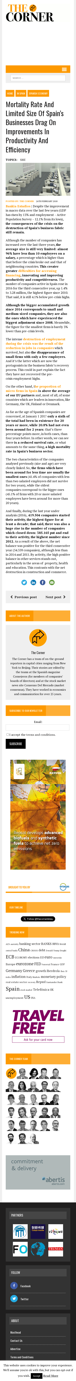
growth (41, 971)
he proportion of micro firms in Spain (33, 388)
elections (33, 957)
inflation (18, 976)
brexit (63, 944)
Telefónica (41, 989)
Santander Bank (54, 982)
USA (33, 997)
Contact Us (16, 1341)
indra (8, 977)
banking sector (29, 944)
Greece (29, 970)
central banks (12, 950)
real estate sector (16, 982)
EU (42, 957)
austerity (15, 944)
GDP (62, 964)
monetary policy (53, 976)
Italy (29, 977)
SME (23, 160)
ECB (10, 957)
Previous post (26, 597)
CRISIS (34, 950)
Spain (13, 988)
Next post (53, 597)
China (24, 950)
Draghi (63, 950)
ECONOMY (21, 957)
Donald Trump (52, 950)
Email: (38, 722)
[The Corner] (38, 13)
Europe (10, 964)
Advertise (15, 1349)
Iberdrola (53, 971)
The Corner (27, 201)
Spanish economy (38, 93)
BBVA (55, 944)
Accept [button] (36, 1376)
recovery (31, 982)
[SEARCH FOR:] (38, 77)
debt (42, 950)
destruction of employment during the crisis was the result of (35, 343)
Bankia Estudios (18, 206)
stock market (26, 989)
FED (37, 963)
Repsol (41, 982)
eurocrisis (57, 957)
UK (52, 989)
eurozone (25, 964)
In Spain (21, 93)
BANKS (46, 944)
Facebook (25, 1286)
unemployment (14, 997)
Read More (50, 1376)
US (27, 997)
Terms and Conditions (21, 1357)
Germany (14, 970)
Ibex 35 (64, 971)
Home (10, 93)
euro (48, 957)
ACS (8, 944)
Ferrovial (46, 964)
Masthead (15, 1332)
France (55, 964)
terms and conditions (40, 735)
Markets (36, 977)
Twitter (24, 1299)
